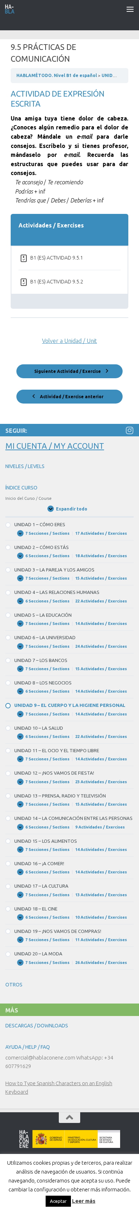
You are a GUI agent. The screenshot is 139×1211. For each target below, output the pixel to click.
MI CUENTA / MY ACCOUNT (54, 445)
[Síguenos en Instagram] (129, 430)
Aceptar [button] (58, 1201)
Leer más (84, 1201)
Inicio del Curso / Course (28, 498)
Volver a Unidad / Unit (69, 341)
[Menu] (130, 9)
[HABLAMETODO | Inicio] (12, 9)
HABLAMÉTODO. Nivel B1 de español (57, 75)
